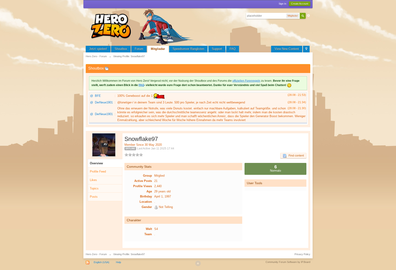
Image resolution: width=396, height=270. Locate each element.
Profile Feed (98, 171)
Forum (139, 49)
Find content (295, 155)
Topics (94, 188)
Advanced (308, 15)
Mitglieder (158, 49)
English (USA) (101, 262)
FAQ (233, 49)
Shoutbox (121, 49)
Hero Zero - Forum (96, 254)
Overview (96, 163)
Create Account (299, 3)
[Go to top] (198, 263)
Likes (93, 180)
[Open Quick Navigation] (306, 49)
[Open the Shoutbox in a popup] (106, 68)
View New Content (287, 49)
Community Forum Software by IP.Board (288, 262)
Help (118, 262)
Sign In (282, 3)
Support (217, 49)
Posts (94, 196)
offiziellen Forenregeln (246, 80)
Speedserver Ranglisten (188, 49)
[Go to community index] (143, 26)
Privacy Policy (302, 254)
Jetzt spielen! (98, 49)
